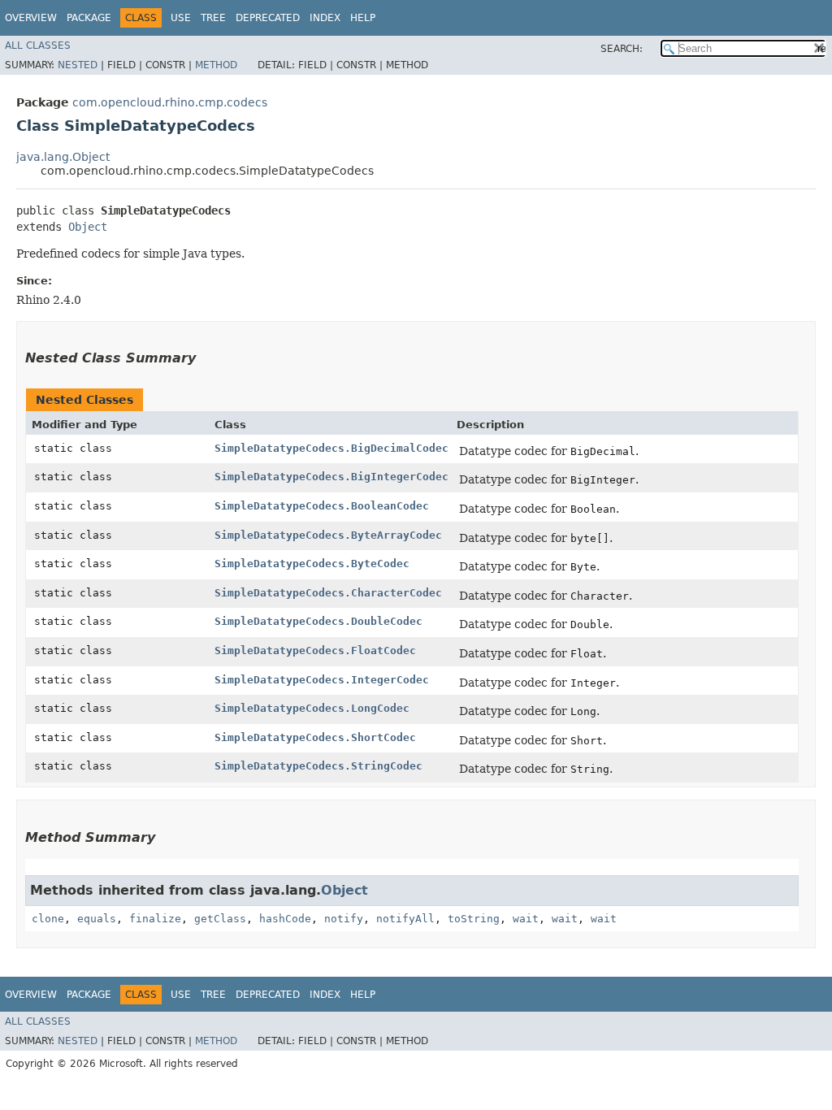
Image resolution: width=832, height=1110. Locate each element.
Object (87, 226)
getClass (220, 919)
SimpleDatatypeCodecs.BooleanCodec (321, 506)
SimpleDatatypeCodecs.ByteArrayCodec (328, 535)
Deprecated (268, 18)
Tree (213, 18)
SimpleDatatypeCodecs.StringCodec (318, 766)
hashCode (285, 919)
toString (474, 919)
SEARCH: (621, 48)
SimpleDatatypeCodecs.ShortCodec (315, 737)
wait (526, 919)
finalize (155, 919)
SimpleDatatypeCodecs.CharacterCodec (328, 593)
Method (216, 65)
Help (362, 18)
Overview (31, 18)
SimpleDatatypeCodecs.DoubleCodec (318, 621)
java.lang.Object (63, 156)
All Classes (38, 45)
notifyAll (405, 919)
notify (343, 919)
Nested (78, 65)
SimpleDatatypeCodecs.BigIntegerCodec (331, 476)
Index (325, 18)
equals (96, 919)
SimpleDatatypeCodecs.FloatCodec (315, 650)
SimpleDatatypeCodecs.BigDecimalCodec (331, 448)
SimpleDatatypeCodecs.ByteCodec (312, 563)
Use (181, 18)
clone (48, 919)
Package (89, 18)
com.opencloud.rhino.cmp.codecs (169, 102)
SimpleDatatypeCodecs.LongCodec (312, 708)
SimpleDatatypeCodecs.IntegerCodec (321, 680)
